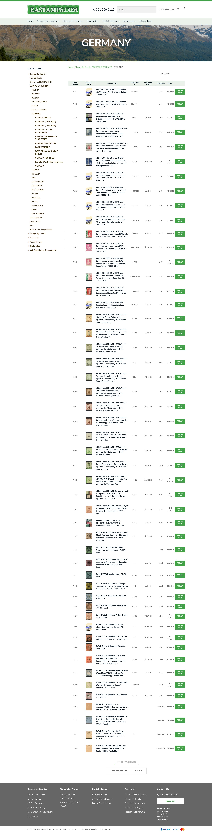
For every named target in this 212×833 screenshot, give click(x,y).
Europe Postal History (101, 803)
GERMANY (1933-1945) (45, 126)
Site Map (36, 829)
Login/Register (166, 9)
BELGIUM (35, 98)
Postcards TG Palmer (134, 799)
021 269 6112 (105, 10)
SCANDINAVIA (37, 206)
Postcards (92, 21)
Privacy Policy (46, 829)
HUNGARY (36, 174)
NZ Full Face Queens (36, 795)
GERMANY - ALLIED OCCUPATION (44, 131)
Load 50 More (119, 770)
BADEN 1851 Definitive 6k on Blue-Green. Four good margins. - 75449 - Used (111, 549)
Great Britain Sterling (36, 807)
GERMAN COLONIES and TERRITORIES (46, 137)
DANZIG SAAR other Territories (49, 162)
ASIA (32, 226)
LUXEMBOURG (37, 186)
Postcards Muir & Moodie (135, 795)
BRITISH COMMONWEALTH (41, 82)
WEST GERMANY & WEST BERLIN (46, 152)
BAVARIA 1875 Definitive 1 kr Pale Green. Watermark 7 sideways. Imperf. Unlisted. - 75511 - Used (112, 685)
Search (153, 9)
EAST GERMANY (42, 147)
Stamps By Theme (72, 21)
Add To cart (180, 92)
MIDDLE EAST (35, 222)
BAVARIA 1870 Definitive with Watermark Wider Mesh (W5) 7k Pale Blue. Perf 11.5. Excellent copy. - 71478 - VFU (112, 673)
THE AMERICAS (36, 218)
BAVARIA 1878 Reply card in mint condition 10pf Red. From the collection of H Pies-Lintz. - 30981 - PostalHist (112, 706)
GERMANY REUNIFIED (44, 158)
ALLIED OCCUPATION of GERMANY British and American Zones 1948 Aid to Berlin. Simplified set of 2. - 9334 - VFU (112, 234)
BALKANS (36, 94)
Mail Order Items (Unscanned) (43, 250)
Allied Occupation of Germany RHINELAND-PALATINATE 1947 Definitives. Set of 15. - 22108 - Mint (110, 523)
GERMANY (36, 114)
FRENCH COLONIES (39, 110)
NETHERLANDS (38, 190)
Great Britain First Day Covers (40, 812)
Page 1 (138, 770)
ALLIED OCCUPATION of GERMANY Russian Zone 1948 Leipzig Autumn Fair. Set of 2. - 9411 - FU (110, 305)
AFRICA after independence (41, 230)
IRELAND (35, 170)
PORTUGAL (36, 198)
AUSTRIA (35, 90)
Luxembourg (32, 816)
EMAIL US (170, 801)
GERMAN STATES (43, 118)
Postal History (110, 21)
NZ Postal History (99, 795)
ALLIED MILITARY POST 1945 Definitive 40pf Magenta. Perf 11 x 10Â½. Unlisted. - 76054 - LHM (112, 92)
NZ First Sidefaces (35, 803)
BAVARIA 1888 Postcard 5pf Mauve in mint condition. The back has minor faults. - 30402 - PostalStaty (111, 748)
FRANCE (35, 106)
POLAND (35, 194)
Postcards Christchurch (135, 812)
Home (30, 21)
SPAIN (34, 210)
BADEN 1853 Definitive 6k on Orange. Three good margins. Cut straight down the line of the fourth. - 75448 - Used (112, 586)
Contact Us (72, 829)
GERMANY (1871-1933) (45, 122)
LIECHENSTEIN (38, 182)
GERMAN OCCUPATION (45, 143)
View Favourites (178, 9)
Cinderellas (128, 21)
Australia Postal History (102, 799)
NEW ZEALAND (36, 78)
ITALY (34, 178)
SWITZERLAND (38, 214)
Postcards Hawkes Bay (135, 803)
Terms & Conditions (59, 829)
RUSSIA (35, 202)
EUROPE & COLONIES (39, 86)
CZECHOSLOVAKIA (39, 102)
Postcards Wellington (134, 807)
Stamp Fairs (146, 21)
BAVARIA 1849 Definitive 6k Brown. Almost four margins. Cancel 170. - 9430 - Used (110, 627)
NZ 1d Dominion (34, 799)
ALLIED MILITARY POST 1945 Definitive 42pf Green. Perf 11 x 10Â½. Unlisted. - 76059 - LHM (111, 104)
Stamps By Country (47, 21)
